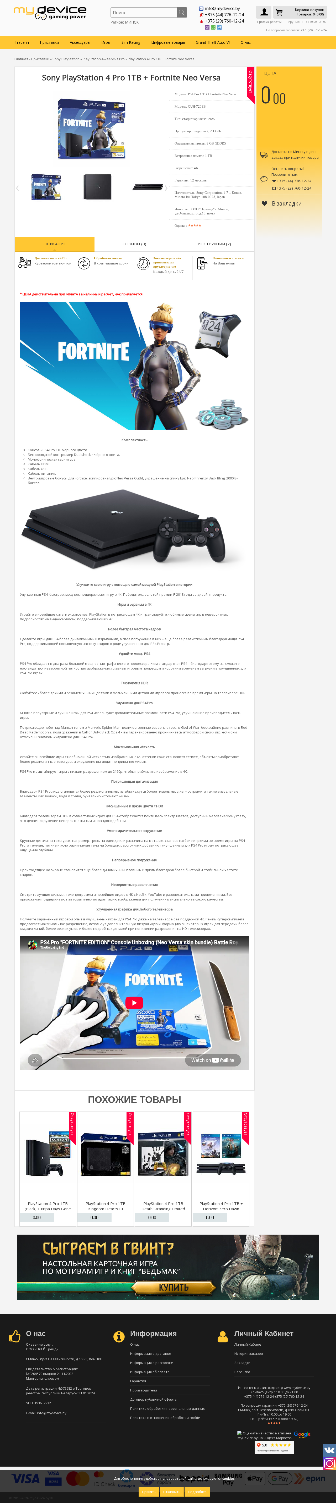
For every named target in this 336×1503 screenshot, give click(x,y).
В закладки (286, 203)
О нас (246, 42)
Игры (106, 42)
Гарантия (138, 1381)
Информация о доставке (150, 1353)
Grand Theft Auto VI (213, 42)
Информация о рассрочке (151, 1362)
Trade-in (22, 42)
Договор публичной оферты (153, 1399)
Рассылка (242, 1371)
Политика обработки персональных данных (167, 1408)
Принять (149, 1492)
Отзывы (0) (134, 243)
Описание (55, 243)
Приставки (49, 42)
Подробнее (197, 1492)
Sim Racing (131, 42)
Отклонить (171, 1492)
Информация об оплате (150, 1371)
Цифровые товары (168, 42)
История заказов (248, 1353)
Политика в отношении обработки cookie (165, 1417)
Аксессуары (80, 42)
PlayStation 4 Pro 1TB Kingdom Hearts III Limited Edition (105, 1209)
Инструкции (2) (214, 243)
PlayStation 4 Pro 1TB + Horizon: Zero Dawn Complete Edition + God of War (221, 1211)
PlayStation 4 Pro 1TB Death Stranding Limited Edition (163, 1209)
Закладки (242, 1362)
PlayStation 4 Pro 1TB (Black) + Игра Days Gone (48, 1206)
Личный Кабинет (248, 1344)
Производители (143, 1390)
